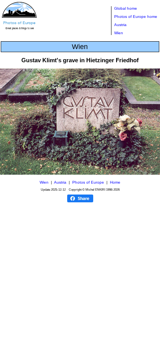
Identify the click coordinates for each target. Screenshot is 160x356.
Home (115, 182)
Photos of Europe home (135, 16)
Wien (118, 33)
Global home (125, 8)
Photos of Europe (88, 182)
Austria (120, 25)
